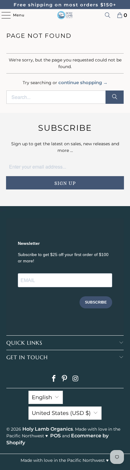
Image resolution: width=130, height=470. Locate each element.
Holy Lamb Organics (47, 429)
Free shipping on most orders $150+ (65, 5)
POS (55, 436)
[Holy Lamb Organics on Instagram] (75, 379)
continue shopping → (83, 82)
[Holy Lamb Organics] (65, 15)
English (42, 397)
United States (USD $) (61, 413)
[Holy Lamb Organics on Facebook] (53, 379)
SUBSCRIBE (96, 302)
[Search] (107, 15)
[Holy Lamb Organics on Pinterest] (64, 379)
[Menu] (3, 15)
